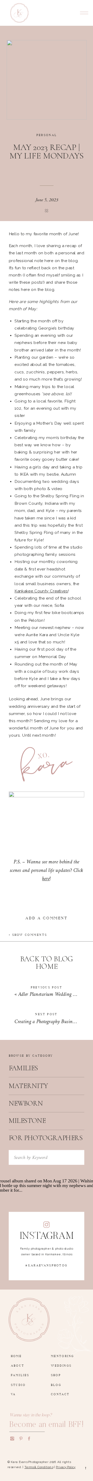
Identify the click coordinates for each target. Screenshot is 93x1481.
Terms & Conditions (39, 1467)
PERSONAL (46, 134)
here (46, 878)
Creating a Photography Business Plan (51, 1021)
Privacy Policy (65, 1467)
